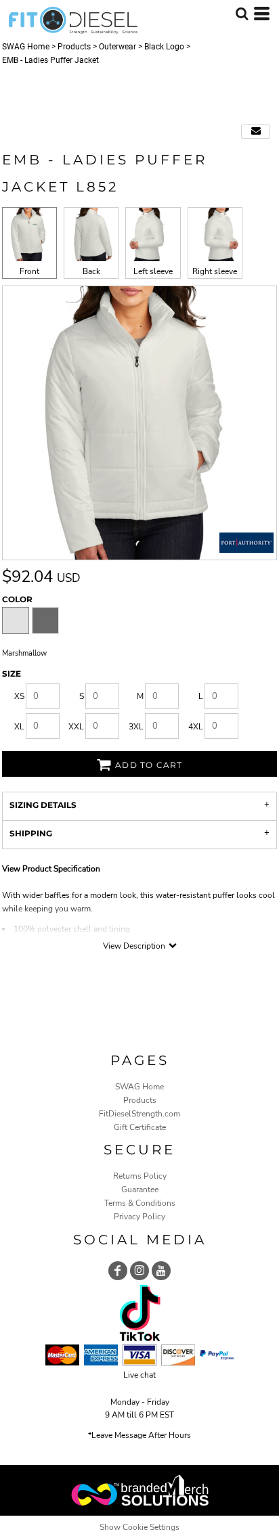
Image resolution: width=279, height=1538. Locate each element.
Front (29, 271)
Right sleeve (214, 271)
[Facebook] (117, 1270)
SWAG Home (25, 46)
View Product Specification (51, 868)
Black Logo (164, 46)
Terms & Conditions (139, 1203)
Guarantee (139, 1189)
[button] (242, 13)
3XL (136, 726)
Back (91, 271)
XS (19, 696)
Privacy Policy (139, 1216)
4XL (195, 726)
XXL (76, 726)
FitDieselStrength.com (139, 1113)
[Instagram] (139, 1270)
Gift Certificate (140, 1127)
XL (19, 726)
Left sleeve (153, 271)
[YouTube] (161, 1270)
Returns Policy (140, 1176)
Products (74, 46)
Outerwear (117, 46)
